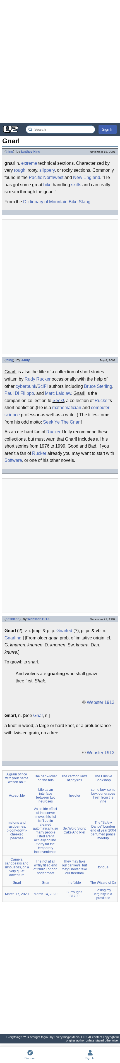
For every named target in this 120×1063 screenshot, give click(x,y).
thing (9, 152)
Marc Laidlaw (58, 393)
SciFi (42, 386)
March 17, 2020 (17, 894)
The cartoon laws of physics (74, 778)
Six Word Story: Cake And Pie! (74, 830)
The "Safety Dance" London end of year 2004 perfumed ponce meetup (103, 830)
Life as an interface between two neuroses (45, 795)
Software (13, 460)
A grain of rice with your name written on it (16, 778)
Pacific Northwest (46, 177)
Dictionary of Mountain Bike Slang (56, 201)
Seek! (58, 400)
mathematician (66, 407)
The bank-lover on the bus (45, 778)
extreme (29, 163)
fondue (103, 867)
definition (13, 619)
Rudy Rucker (38, 379)
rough (19, 170)
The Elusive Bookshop (103, 778)
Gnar (38, 715)
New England (86, 177)
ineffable (74, 883)
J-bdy (25, 360)
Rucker (102, 400)
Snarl (17, 883)
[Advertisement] (60, 61)
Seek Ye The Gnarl (62, 422)
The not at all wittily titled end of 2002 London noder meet (45, 867)
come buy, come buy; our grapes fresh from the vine (103, 795)
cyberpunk (26, 386)
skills (76, 184)
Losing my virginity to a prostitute (103, 894)
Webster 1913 (38, 619)
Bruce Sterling (98, 386)
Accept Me (17, 795)
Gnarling (12, 638)
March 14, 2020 (45, 894)
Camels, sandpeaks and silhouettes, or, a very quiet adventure (16, 867)
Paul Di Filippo (19, 393)
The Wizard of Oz (103, 883)
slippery (47, 170)
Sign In (107, 129)
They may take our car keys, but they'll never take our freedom (74, 867)
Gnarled (64, 630)
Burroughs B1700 (74, 894)
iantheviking (30, 152)
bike (47, 184)
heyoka (74, 795)
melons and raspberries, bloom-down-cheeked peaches (17, 830)
